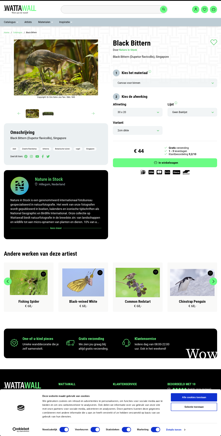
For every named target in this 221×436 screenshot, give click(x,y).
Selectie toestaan (194, 406)
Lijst (171, 104)
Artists (28, 22)
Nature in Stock (49, 179)
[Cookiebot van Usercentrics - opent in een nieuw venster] (21, 429)
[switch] (95, 429)
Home (6, 32)
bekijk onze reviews (199, 389)
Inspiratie (64, 22)
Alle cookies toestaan (194, 397)
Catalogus (10, 22)
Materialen (44, 22)
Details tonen (173, 429)
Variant (118, 123)
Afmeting (119, 104)
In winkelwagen (168, 162)
